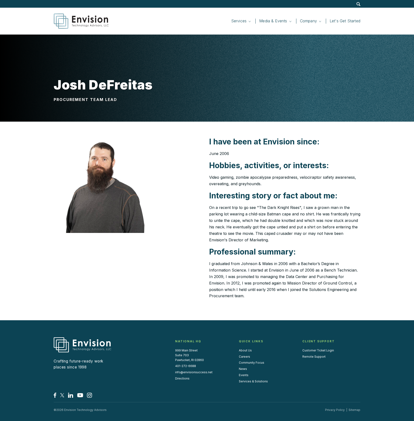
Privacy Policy (335, 410)
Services (239, 20)
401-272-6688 (185, 366)
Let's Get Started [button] (345, 20)
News (243, 369)
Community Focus (251, 362)
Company (308, 20)
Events (243, 375)
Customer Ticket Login (318, 350)
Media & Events (273, 20)
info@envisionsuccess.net (194, 372)
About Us (245, 350)
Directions (182, 378)
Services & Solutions (253, 381)
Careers (244, 356)
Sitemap (354, 410)
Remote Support (314, 356)
